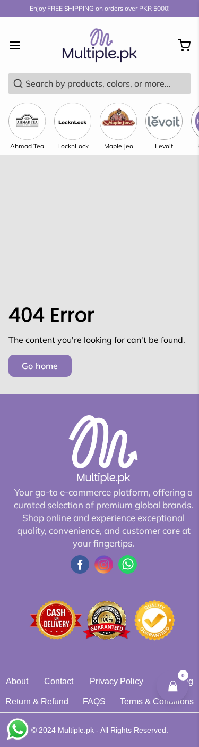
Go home (40, 365)
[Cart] (180, 45)
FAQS (94, 701)
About (17, 681)
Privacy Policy (116, 681)
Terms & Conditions (157, 701)
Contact (58, 681)
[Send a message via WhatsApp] (17, 729)
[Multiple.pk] (99, 45)
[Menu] (19, 45)
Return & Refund (36, 701)
